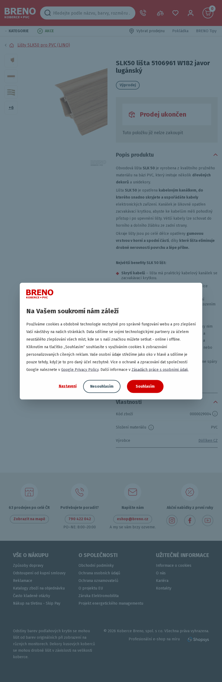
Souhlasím (145, 386)
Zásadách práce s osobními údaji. (160, 369)
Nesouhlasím (101, 386)
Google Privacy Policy (80, 369)
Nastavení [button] (68, 386)
